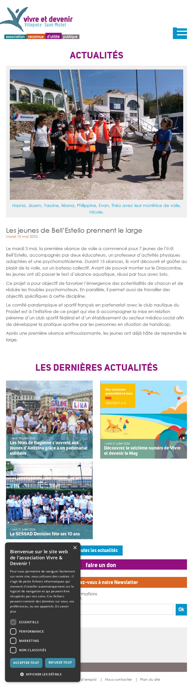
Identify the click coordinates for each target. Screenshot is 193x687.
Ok (181, 609)
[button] (42, 674)
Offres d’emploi (83, 679)
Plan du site (150, 679)
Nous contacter (118, 679)
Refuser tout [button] (60, 662)
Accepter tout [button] (26, 663)
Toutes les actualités (96, 550)
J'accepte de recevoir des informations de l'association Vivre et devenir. (56, 595)
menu (180, 33)
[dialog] (42, 612)
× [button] (75, 548)
